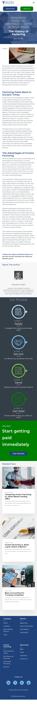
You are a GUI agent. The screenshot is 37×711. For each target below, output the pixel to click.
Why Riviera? (24, 629)
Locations (6, 626)
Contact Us (24, 659)
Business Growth (18, 21)
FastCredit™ (24, 632)
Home (5, 623)
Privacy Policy (13, 690)
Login (5, 634)
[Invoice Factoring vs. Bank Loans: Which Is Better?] (18, 539)
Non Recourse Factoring (18, 27)
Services (6, 667)
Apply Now (24, 623)
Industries (23, 655)
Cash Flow (28, 24)
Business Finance (18, 18)
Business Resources (13, 24)
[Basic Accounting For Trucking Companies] (18, 587)
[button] (34, 2)
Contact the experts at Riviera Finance (16, 254)
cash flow (27, 181)
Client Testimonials (26, 626)
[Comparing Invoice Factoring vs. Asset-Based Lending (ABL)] (18, 490)
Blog (21, 649)
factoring (16, 158)
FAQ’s (22, 652)
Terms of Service (23, 690)
